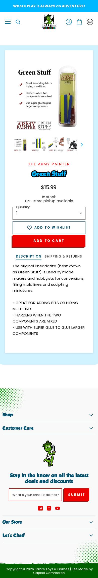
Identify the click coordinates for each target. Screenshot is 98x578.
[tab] (28, 257)
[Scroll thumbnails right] (81, 144)
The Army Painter (49, 164)
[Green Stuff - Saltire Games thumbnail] (21, 144)
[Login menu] (89, 21)
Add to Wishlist (52, 227)
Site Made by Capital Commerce (63, 571)
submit (76, 494)
